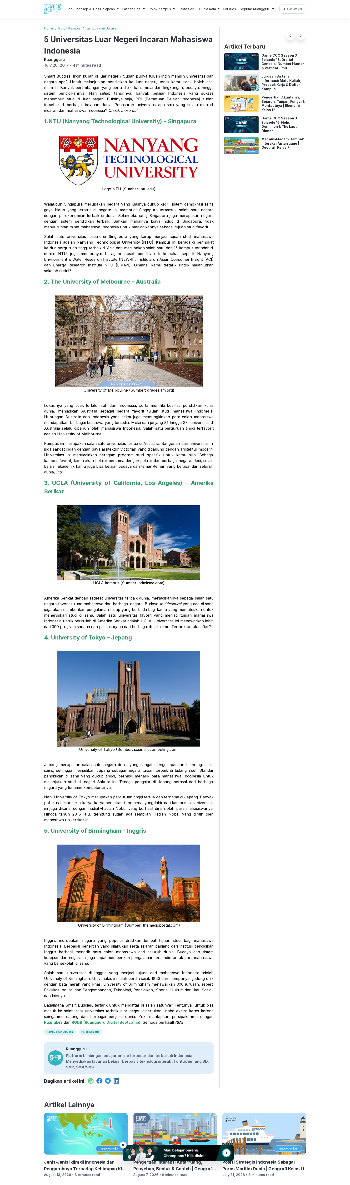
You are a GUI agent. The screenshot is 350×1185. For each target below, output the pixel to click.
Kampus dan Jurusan (102, 28)
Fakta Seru (187, 9)
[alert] (175, 1153)
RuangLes (53, 1022)
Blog (69, 9)
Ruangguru (54, 59)
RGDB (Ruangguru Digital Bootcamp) (106, 1022)
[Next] (300, 35)
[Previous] (290, 35)
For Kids (229, 9)
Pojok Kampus (69, 28)
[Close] (123, 1145)
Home (48, 28)
